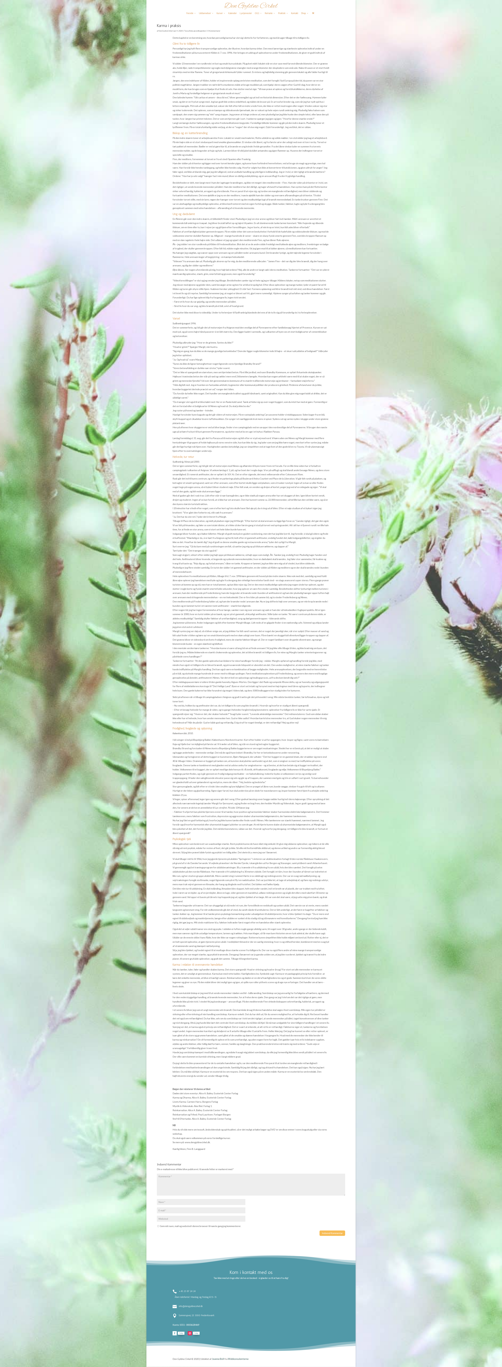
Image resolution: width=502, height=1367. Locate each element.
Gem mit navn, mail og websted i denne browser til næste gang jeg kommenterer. (200, 1226)
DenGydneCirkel (165, 31)
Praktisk (282, 13)
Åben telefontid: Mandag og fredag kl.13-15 (195, 1297)
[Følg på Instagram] (190, 1333)
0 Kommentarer (213, 31)
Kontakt (294, 13)
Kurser (219, 13)
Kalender (232, 13)
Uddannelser (205, 13)
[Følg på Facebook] (175, 1333)
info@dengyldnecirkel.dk (191, 1306)
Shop (303, 13)
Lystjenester (246, 13)
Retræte (269, 13)
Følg (181, 1333)
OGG (257, 13)
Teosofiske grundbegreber (195, 31)
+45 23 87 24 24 (187, 1291)
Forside (189, 13)
